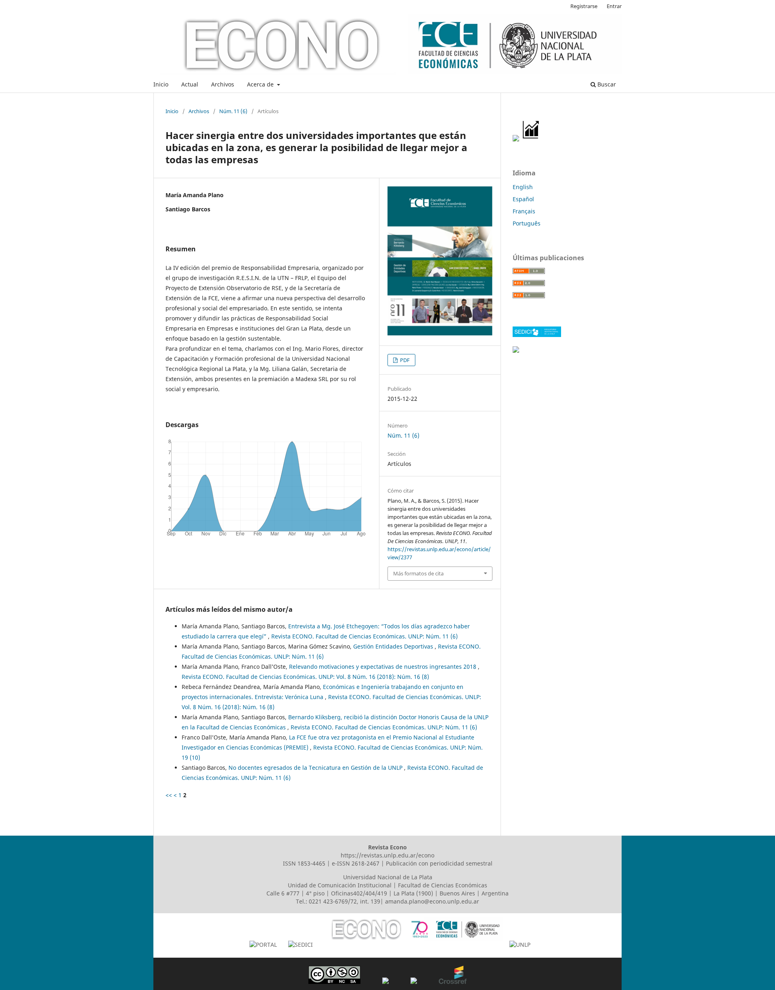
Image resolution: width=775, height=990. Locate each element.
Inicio (160, 84)
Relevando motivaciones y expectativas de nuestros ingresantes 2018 (383, 666)
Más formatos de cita (418, 573)
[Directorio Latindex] (516, 350)
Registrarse (583, 6)
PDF (404, 360)
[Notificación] (516, 139)
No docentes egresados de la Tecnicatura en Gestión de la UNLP (316, 767)
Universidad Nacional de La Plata (387, 877)
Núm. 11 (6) (233, 111)
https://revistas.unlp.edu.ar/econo (387, 855)
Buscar (606, 84)
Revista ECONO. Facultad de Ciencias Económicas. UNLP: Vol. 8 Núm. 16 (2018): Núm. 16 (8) (305, 676)
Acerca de (261, 84)
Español (523, 199)
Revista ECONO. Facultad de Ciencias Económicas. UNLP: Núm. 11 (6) (364, 636)
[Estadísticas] (531, 139)
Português (526, 223)
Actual (189, 84)
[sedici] (537, 335)
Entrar (614, 6)
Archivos (222, 84)
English (523, 187)
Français (524, 211)
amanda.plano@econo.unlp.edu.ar (432, 901)
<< (168, 795)
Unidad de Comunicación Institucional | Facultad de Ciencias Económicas (387, 885)
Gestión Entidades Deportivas (394, 646)
